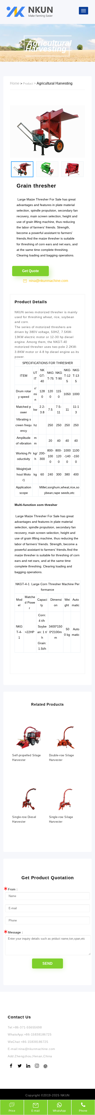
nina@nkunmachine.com (48, 281)
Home (14, 83)
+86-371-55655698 (27, 1027)
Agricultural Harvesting (54, 83)
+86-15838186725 (38, 1034)
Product (28, 83)
